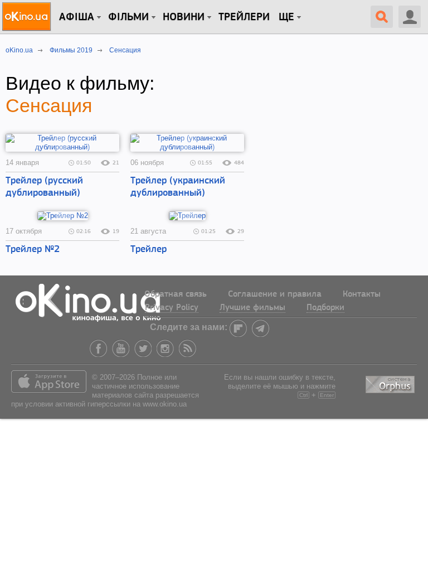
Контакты (362, 294)
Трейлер (148, 250)
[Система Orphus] (391, 382)
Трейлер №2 (33, 250)
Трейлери (244, 17)
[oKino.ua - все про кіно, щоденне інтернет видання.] (28, 16)
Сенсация (49, 105)
